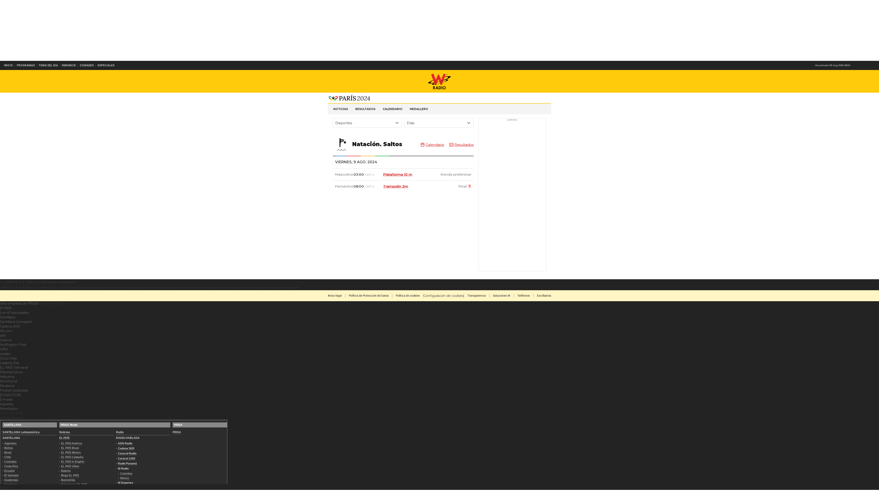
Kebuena (7, 377)
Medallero (419, 109)
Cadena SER (10, 326)
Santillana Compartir (16, 322)
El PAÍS (6, 308)
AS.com (6, 331)
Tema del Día (48, 65)
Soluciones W (501, 295)
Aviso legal (335, 295)
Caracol (5, 340)
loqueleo (7, 404)
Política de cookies (408, 295)
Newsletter (866, 65)
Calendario (392, 109)
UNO (4, 349)
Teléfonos (523, 295)
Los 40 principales (14, 313)
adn (3, 335)
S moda (6, 399)
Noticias (340, 109)
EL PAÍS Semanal (14, 367)
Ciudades (87, 65)
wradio (5, 354)
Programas (26, 65)
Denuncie (69, 65)
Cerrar (4, 488)
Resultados (365, 109)
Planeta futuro (11, 372)
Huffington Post (13, 345)
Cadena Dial (9, 363)
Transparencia (476, 295)
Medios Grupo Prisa (53, 303)
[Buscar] (874, 65)
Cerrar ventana (11, 418)
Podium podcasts (14, 390)
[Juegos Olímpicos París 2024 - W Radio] (349, 98)
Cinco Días (8, 358)
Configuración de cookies (443, 296)
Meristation (9, 409)
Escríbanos (544, 295)
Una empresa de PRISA (19, 303)
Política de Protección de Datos (369, 295)
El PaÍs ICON (10, 395)
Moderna (7, 386)
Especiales (106, 65)
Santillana (7, 317)
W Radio (439, 81)
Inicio (8, 65)
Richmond (8, 381)
